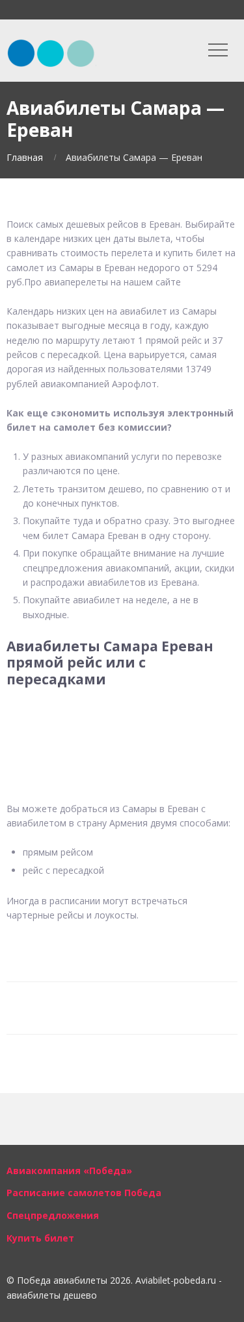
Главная (25, 157)
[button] (122, 720)
